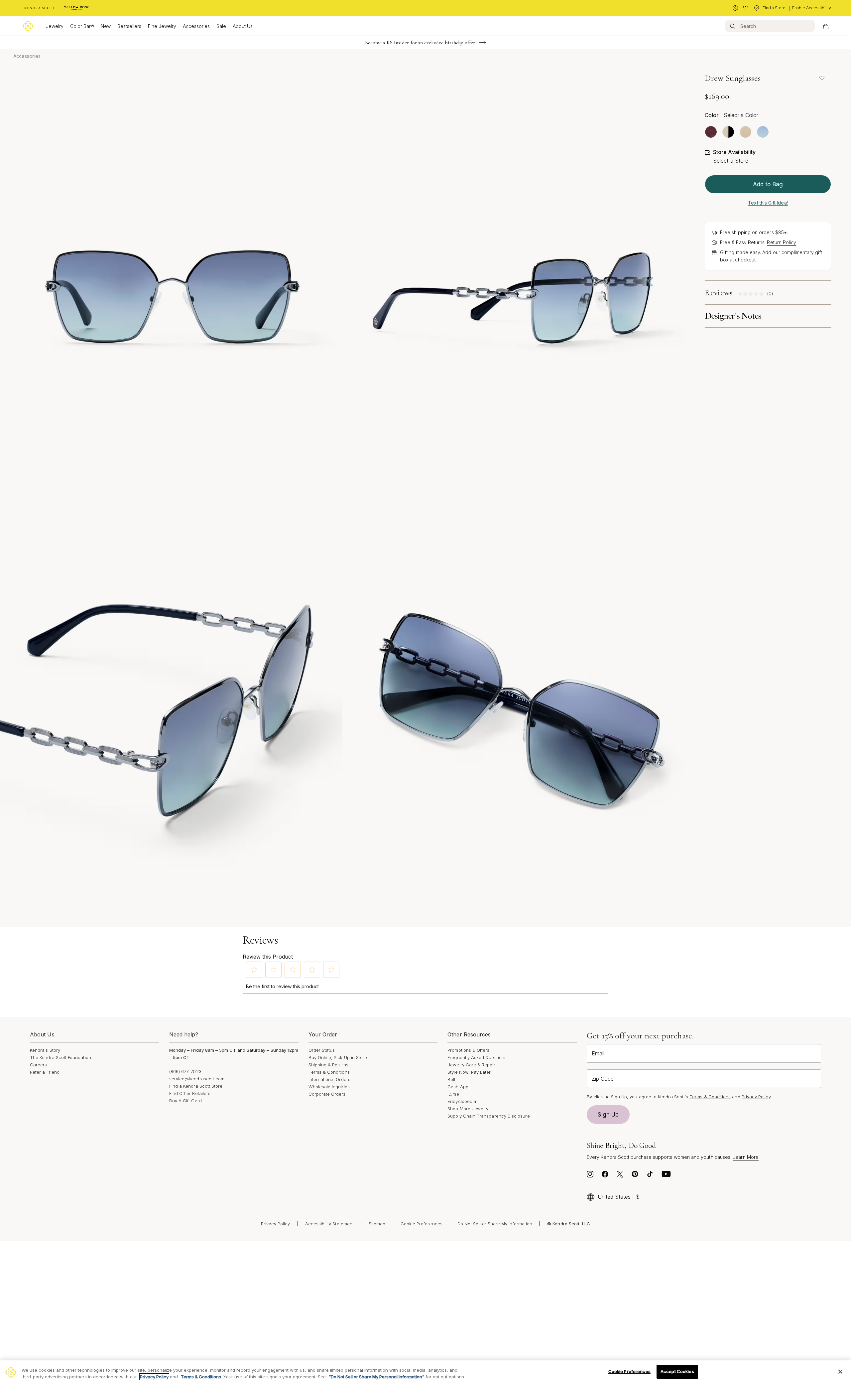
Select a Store (730, 160)
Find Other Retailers (189, 1093)
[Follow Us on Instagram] (590, 1175)
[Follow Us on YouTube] (666, 1175)
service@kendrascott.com (197, 1078)
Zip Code (603, 1078)
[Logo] (28, 26)
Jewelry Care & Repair (471, 1064)
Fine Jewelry (162, 26)
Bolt (451, 1079)
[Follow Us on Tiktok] (650, 1175)
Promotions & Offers (468, 1050)
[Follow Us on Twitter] (620, 1175)
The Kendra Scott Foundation (60, 1057)
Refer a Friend (45, 1072)
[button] (254, 969)
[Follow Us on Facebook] (605, 1175)
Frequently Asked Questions (477, 1057)
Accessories (196, 26)
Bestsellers (129, 26)
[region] (425, 1372)
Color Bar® (82, 26)
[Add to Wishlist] (821, 77)
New (106, 26)
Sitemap (377, 1223)
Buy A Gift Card (185, 1100)
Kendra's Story (45, 1050)
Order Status (321, 1050)
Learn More (746, 1157)
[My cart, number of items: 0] (825, 26)
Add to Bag (768, 184)
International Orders (329, 1079)
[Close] (840, 1371)
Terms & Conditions (329, 1072)
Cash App (457, 1086)
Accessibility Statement (329, 1223)
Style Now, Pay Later (469, 1072)
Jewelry (54, 26)
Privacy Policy (756, 1096)
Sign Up (608, 1114)
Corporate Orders (327, 1094)
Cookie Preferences (421, 1223)
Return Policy (781, 242)
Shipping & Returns (328, 1064)
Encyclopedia (461, 1101)
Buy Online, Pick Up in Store (337, 1057)
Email (598, 1053)
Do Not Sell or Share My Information (494, 1223)
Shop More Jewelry (467, 1108)
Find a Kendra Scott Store (196, 1086)
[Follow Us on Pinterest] (635, 1175)
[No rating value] (752, 293)
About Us (243, 26)
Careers (38, 1064)
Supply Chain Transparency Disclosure (488, 1116)
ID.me (453, 1094)
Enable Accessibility (811, 7)
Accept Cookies (677, 1371)
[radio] (711, 132)
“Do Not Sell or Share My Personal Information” (376, 1376)
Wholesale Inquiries (329, 1086)
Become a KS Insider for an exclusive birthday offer (420, 42)
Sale (221, 26)
